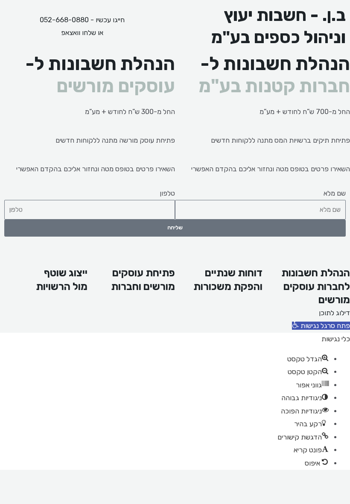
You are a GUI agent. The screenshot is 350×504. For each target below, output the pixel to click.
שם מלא (335, 193)
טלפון (167, 193)
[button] (321, 326)
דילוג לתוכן (334, 313)
